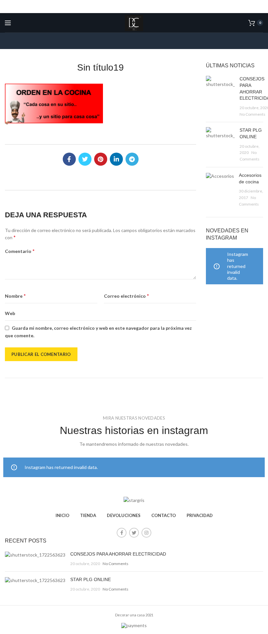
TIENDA (88, 515)
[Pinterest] (100, 159)
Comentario (20, 251)
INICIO (62, 515)
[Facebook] (69, 159)
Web (10, 313)
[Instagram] (146, 533)
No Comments (252, 114)
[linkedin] (116, 159)
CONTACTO (163, 515)
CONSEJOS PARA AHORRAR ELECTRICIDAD (118, 554)
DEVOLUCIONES (124, 515)
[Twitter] (85, 159)
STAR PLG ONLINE (90, 579)
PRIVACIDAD (200, 515)
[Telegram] (132, 159)
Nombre (15, 295)
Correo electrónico (126, 295)
